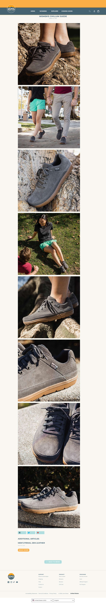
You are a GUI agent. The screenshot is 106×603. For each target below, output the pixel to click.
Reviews (61, 581)
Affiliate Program (84, 581)
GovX (81, 579)
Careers (40, 587)
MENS (33, 11)
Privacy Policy (52, 593)
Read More (23, 550)
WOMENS (43, 11)
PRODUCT (61, 574)
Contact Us (41, 584)
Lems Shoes (65, 593)
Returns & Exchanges (43, 576)
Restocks (61, 579)
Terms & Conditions (43, 593)
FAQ (40, 581)
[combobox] (42, 600)
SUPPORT (41, 574)
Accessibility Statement (31, 593)
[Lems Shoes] (11, 576)
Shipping (41, 579)
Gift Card (61, 584)
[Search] (89, 11)
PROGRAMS (83, 574)
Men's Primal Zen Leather (31, 543)
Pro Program (83, 584)
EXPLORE (54, 11)
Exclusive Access (83, 576)
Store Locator (88, 1)
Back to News (54, 562)
